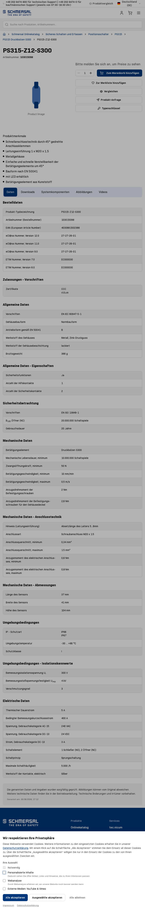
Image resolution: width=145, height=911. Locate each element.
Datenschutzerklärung (15, 848)
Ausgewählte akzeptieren (47, 897)
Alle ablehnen (77, 897)
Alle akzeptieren (15, 897)
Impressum (8, 905)
